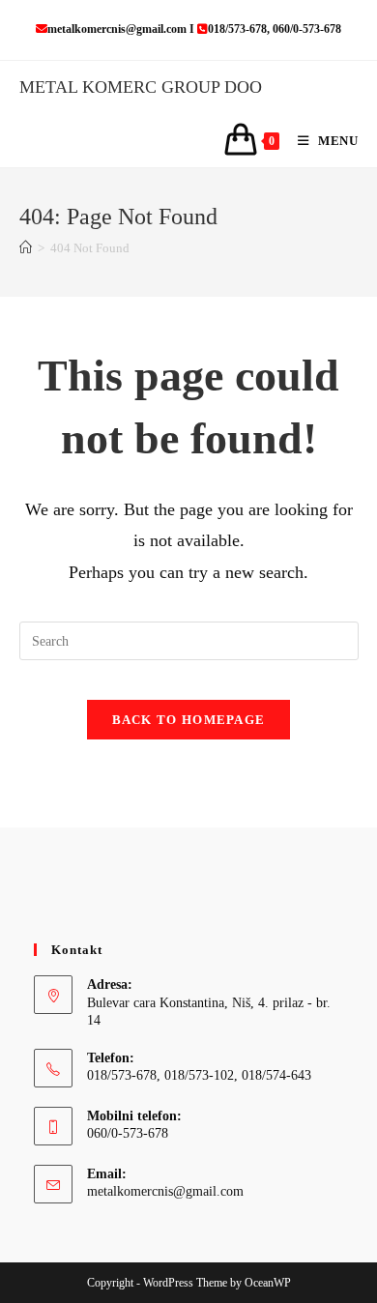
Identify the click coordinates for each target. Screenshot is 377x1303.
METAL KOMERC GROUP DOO (140, 87)
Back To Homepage (189, 719)
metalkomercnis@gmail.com (165, 1191)
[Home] (25, 248)
